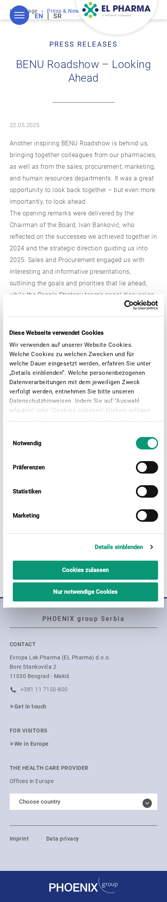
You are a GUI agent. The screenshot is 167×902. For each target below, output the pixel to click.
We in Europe (31, 744)
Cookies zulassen (85, 569)
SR (57, 16)
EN (39, 16)
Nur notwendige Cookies (85, 591)
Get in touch (30, 706)
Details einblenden (119, 547)
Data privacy (62, 839)
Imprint (19, 839)
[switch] (147, 467)
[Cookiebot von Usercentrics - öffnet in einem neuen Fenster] (124, 305)
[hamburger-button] (19, 15)
